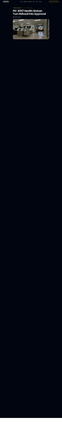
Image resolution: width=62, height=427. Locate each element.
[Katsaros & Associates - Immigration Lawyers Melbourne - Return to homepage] (6, 1)
